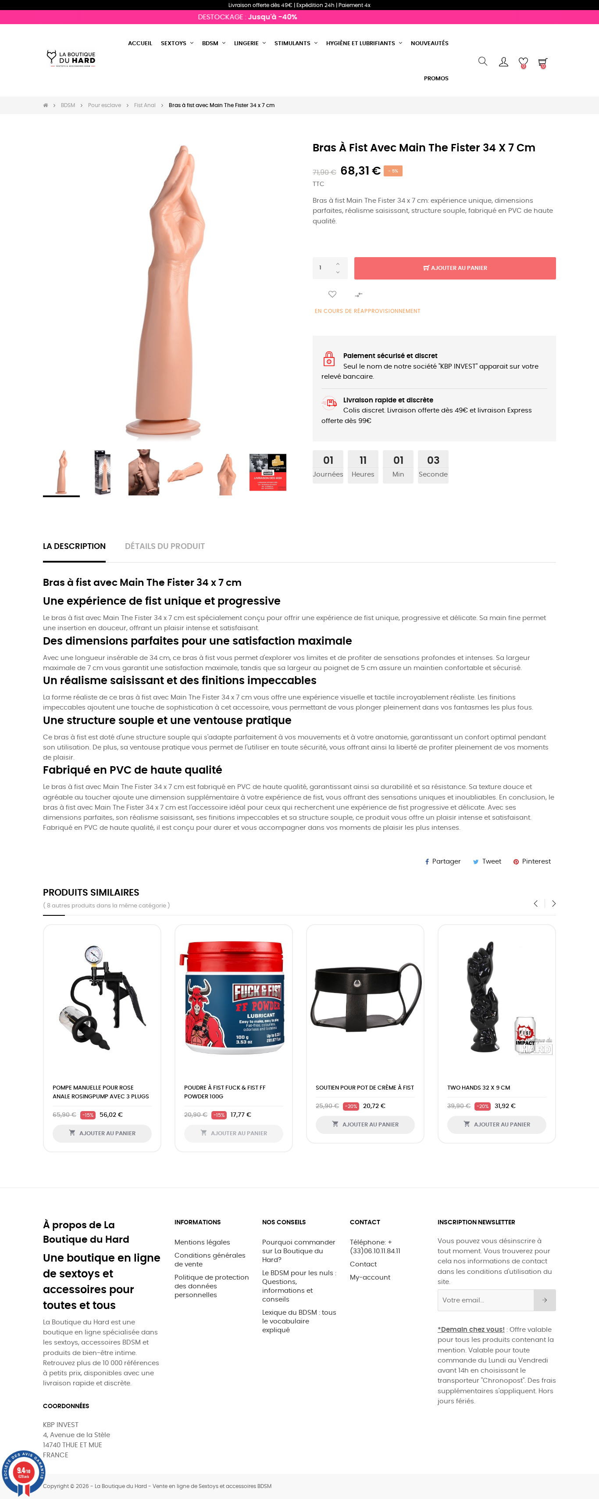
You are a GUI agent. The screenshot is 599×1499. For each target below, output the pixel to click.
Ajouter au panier (458, 268)
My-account (370, 1277)
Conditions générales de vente (210, 1260)
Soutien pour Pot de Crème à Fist (365, 1088)
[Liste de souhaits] (332, 294)
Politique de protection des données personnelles (212, 1286)
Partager (446, 861)
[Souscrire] (545, 1300)
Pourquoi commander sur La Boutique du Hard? (298, 1251)
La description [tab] (74, 547)
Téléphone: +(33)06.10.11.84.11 (375, 1247)
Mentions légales (202, 1242)
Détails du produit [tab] (165, 547)
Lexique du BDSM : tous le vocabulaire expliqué (299, 1321)
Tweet (491, 861)
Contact (363, 1264)
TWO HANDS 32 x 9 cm (478, 1088)
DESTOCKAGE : (232, 17)
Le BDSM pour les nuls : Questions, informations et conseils (299, 1286)
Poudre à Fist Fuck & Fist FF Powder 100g (225, 1092)
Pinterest (536, 861)
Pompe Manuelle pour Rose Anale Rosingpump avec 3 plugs (101, 1092)
